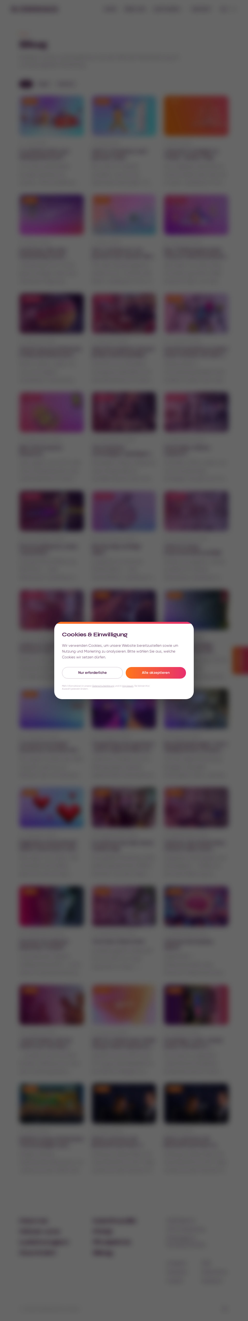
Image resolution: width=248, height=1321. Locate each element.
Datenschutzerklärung (103, 686)
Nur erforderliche (92, 672)
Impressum (127, 686)
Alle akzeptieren (156, 672)
